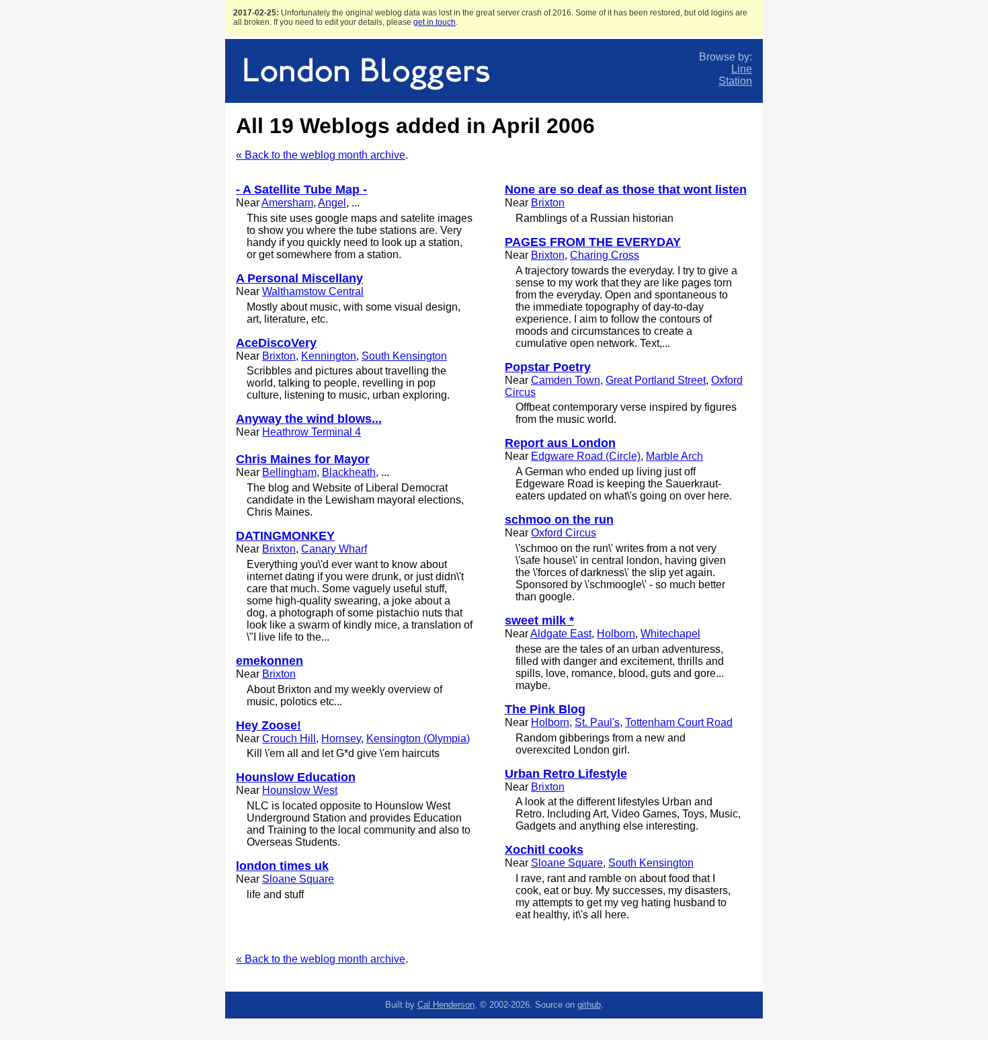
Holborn (616, 633)
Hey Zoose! (268, 725)
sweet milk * (539, 620)
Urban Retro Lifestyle (566, 774)
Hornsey (341, 738)
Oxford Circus (563, 532)
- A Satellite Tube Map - (301, 189)
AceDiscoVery (276, 343)
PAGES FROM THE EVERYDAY (593, 242)
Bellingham (289, 472)
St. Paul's (597, 722)
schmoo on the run (559, 519)
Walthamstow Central (313, 291)
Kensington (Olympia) (418, 738)
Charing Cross (604, 255)
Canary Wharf (334, 549)
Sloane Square (298, 879)
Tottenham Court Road (679, 722)
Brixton (279, 356)
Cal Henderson (446, 1005)
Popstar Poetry (548, 367)
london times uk (282, 866)
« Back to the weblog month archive (320, 155)
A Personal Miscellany (299, 278)
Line (741, 69)
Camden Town (565, 380)
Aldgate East (560, 633)
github (589, 1005)
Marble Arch (674, 456)
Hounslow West (299, 790)
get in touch (434, 22)
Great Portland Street (656, 380)
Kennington (328, 356)
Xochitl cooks (544, 849)
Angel (332, 202)
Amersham (287, 202)
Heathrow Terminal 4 (311, 432)
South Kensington (404, 356)
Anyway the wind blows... (309, 419)
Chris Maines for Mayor (303, 459)
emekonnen (269, 661)
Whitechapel (670, 633)
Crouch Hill (289, 738)
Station (735, 81)
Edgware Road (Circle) (586, 456)
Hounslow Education (296, 777)
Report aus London (560, 443)
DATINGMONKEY (285, 536)
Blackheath (349, 472)
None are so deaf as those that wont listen (626, 189)
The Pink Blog (545, 709)
